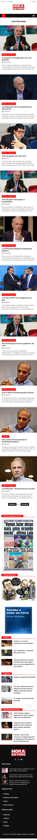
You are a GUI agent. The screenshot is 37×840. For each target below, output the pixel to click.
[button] (33, 15)
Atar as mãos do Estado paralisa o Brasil (18, 393)
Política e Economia (9, 54)
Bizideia (31, 834)
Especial (5, 436)
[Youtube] (34, 1)
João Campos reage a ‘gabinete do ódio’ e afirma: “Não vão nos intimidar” (24, 715)
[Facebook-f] (30, 1)
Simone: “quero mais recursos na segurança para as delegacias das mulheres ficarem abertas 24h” (19, 782)
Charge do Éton (9, 575)
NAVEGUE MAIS (7, 810)
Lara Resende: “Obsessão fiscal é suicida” (18, 489)
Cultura (6, 638)
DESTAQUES (6, 764)
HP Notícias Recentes (11, 710)
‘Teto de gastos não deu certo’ (14, 156)
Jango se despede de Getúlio (24, 677)
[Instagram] (32, 1)
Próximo (25, 504)
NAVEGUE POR (7, 789)
